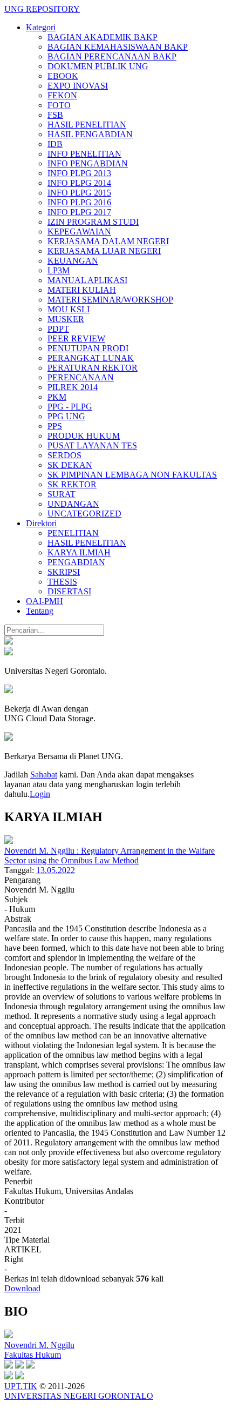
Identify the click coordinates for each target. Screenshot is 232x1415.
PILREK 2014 (72, 387)
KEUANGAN (72, 260)
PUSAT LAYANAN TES (92, 445)
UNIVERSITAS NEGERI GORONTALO (78, 1395)
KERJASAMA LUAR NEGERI (104, 251)
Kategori (41, 27)
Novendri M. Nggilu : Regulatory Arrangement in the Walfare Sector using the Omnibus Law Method (109, 855)
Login (40, 794)
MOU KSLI (68, 309)
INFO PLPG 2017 (79, 212)
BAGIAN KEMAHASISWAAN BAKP (117, 46)
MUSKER (65, 319)
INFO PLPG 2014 (79, 182)
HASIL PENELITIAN (86, 124)
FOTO (59, 105)
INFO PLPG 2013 (79, 173)
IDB (55, 144)
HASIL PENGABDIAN (90, 134)
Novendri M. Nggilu (39, 1345)
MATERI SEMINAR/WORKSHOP (110, 299)
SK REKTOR (72, 484)
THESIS (62, 581)
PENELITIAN (73, 533)
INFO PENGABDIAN (87, 163)
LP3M (58, 270)
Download (22, 1288)
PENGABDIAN (76, 562)
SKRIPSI (63, 571)
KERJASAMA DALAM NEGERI (108, 241)
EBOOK (62, 76)
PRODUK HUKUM (83, 435)
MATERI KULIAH (81, 289)
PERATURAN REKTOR (92, 367)
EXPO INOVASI (77, 85)
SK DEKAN (69, 465)
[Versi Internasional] (8, 641)
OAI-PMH (44, 601)
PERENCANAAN (80, 377)
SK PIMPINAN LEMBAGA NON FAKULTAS (132, 474)
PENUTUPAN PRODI (87, 348)
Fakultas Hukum (32, 1354)
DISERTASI (69, 591)
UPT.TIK (20, 1386)
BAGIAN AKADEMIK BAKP (102, 37)
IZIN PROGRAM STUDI (93, 221)
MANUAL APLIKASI (87, 280)
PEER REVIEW (76, 338)
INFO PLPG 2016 (79, 202)
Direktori (41, 523)
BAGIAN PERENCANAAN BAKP (111, 56)
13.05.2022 (55, 870)
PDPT (58, 328)
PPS (54, 426)
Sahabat (43, 774)
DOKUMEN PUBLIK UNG (97, 66)
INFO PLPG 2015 (79, 192)
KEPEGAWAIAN (79, 231)
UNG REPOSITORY (42, 9)
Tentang (39, 610)
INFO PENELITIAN (84, 153)
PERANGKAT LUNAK (90, 358)
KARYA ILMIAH (79, 552)
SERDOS (64, 455)
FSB (55, 114)
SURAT (61, 494)
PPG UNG (66, 416)
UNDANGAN (73, 503)
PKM (56, 396)
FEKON (62, 95)
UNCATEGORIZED (84, 513)
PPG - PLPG (69, 406)
